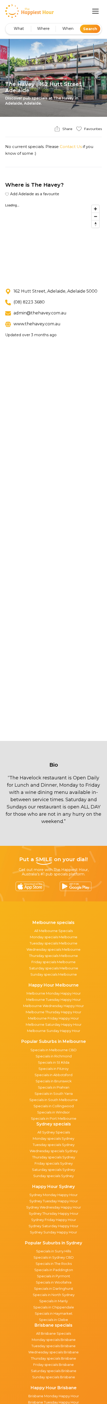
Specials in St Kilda (53, 1062)
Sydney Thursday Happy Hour (53, 1213)
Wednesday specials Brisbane (53, 1352)
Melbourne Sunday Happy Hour (53, 1031)
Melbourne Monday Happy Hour (53, 993)
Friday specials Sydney (54, 1163)
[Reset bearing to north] (95, 224)
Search (90, 28)
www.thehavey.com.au (37, 323)
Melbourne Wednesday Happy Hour (53, 1006)
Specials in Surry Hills (53, 1251)
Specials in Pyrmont (53, 1276)
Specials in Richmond (54, 1056)
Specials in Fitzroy (53, 1068)
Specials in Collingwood (54, 1106)
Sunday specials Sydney (53, 1176)
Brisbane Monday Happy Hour (53, 1396)
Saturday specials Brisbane (53, 1371)
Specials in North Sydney (54, 1295)
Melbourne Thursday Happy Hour (53, 1012)
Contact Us (71, 146)
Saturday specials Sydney (53, 1169)
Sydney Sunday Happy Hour (53, 1232)
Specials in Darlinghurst (53, 1288)
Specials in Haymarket (53, 1313)
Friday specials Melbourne (53, 962)
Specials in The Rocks (54, 1263)
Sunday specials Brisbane (53, 1377)
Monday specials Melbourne (53, 937)
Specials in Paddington (53, 1270)
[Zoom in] (95, 209)
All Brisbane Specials (53, 1333)
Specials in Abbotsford (53, 1075)
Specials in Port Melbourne (53, 1118)
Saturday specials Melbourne (53, 968)
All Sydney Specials (53, 1132)
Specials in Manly (53, 1301)
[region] (53, 241)
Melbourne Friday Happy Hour (53, 1018)
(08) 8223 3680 (29, 302)
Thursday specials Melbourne (53, 956)
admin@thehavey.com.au (40, 312)
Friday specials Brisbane (53, 1364)
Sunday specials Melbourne (53, 974)
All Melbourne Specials (53, 931)
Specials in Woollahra (53, 1282)
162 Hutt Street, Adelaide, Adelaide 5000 (55, 291)
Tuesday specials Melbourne (53, 943)
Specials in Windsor (53, 1112)
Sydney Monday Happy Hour (53, 1195)
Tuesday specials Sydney (54, 1145)
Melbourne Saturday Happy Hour (54, 1024)
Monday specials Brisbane (54, 1340)
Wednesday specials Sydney (54, 1151)
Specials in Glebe (53, 1320)
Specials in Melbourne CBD (53, 1050)
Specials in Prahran (53, 1087)
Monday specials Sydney (53, 1138)
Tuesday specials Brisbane (53, 1346)
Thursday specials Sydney (53, 1157)
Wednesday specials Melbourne (53, 949)
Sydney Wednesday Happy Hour (53, 1207)
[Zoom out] (95, 216)
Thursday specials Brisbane (53, 1358)
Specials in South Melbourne (53, 1100)
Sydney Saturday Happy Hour (53, 1226)
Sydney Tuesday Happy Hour (53, 1201)
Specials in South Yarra (54, 1093)
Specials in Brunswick (54, 1081)
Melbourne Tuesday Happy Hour (53, 999)
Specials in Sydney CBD (54, 1257)
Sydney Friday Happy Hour (53, 1220)
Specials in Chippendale (53, 1307)
